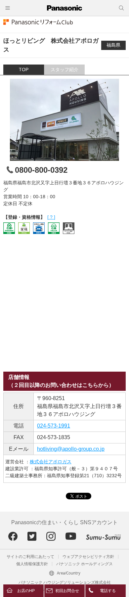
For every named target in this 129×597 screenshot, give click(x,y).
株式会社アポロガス (50, 461)
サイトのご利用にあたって (30, 557)
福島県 (113, 45)
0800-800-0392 (41, 169)
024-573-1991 (53, 426)
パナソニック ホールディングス (84, 564)
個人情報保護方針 (32, 564)
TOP (23, 69)
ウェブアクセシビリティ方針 (88, 557)
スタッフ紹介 (64, 69)
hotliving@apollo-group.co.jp (71, 449)
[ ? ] (51, 217)
